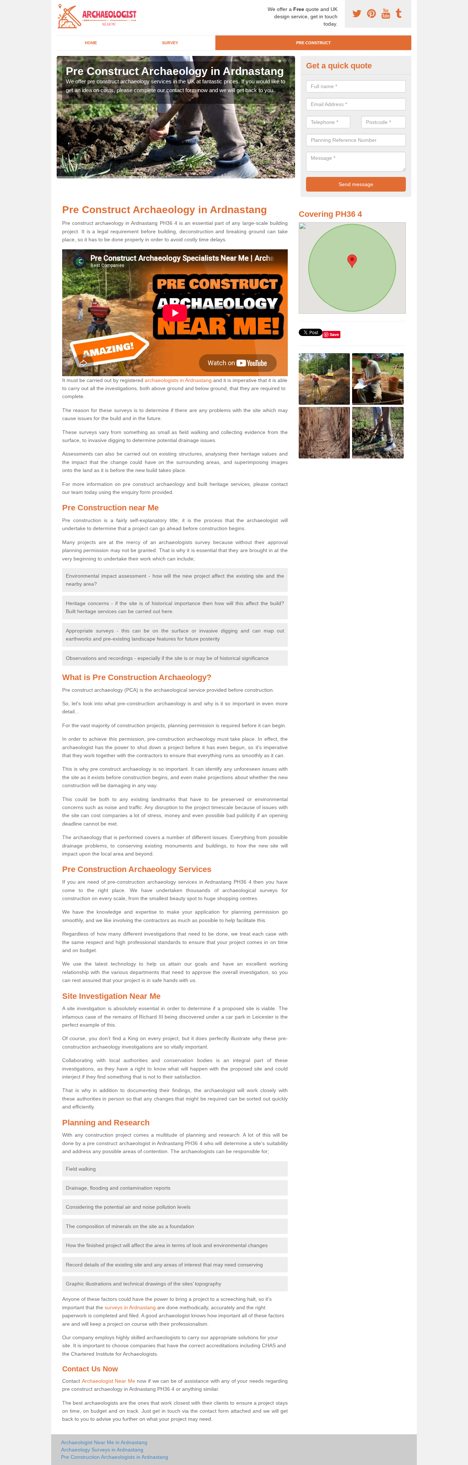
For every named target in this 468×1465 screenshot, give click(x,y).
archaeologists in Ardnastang (178, 380)
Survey (170, 43)
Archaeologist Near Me (108, 1381)
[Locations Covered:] (59, 6)
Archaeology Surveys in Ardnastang (102, 1450)
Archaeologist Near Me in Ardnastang (104, 1442)
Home (91, 43)
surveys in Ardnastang (130, 1307)
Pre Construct (313, 43)
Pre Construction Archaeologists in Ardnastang (114, 1457)
